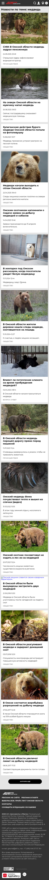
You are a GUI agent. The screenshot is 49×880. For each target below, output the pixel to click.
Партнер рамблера (21, 869)
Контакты (7, 804)
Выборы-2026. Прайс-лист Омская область (22, 801)
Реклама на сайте (11, 798)
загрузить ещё (25, 781)
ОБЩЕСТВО (8, 119)
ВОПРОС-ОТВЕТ (10, 400)
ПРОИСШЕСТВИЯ (10, 64)
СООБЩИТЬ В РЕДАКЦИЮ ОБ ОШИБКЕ (19, 807)
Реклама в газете (29, 798)
